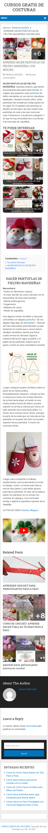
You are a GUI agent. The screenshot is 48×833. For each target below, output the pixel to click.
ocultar (23, 259)
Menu (4, 18)
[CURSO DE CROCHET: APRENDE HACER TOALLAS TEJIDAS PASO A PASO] (24, 607)
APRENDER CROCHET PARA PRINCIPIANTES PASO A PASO (21, 587)
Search (24, 753)
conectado (31, 726)
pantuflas (34, 93)
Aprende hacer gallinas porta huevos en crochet (20, 666)
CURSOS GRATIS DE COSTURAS (24, 7)
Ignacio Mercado (28, 689)
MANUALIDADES (14, 74)
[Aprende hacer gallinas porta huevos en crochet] (24, 648)
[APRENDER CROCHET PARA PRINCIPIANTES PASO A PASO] (24, 569)
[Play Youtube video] (24, 530)
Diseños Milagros (29, 510)
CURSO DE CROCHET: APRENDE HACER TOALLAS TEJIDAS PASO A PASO (23, 627)
